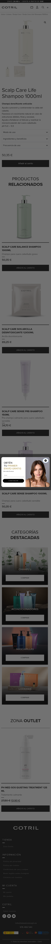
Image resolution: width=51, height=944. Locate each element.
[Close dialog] (46, 460)
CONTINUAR (13, 480)
